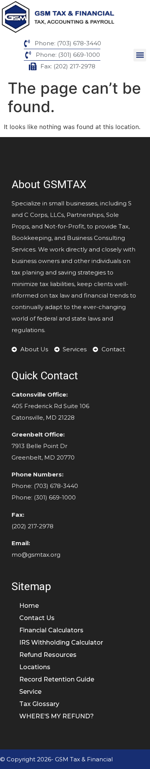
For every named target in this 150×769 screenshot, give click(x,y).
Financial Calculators (51, 630)
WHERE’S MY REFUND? (56, 716)
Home (29, 605)
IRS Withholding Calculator (61, 642)
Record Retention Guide (57, 679)
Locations (35, 667)
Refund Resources (48, 654)
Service (31, 691)
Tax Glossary (39, 704)
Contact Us (37, 618)
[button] (139, 55)
